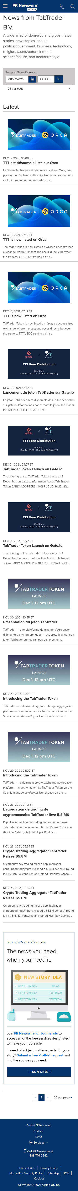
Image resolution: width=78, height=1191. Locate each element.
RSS (66, 1173)
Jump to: (21, 72)
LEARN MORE (39, 1071)
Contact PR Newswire (38, 1125)
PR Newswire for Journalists (36, 1033)
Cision (46, 1185)
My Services (37, 1142)
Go (58, 79)
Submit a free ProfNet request (40, 1055)
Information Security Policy (26, 1173)
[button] (32, 79)
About (38, 1136)
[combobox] (45, 79)
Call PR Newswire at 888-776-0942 (39, 1153)
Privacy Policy (49, 1168)
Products (38, 1131)
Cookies (39, 1178)
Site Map (53, 1173)
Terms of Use (26, 1168)
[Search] (72, 6)
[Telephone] (62, 6)
